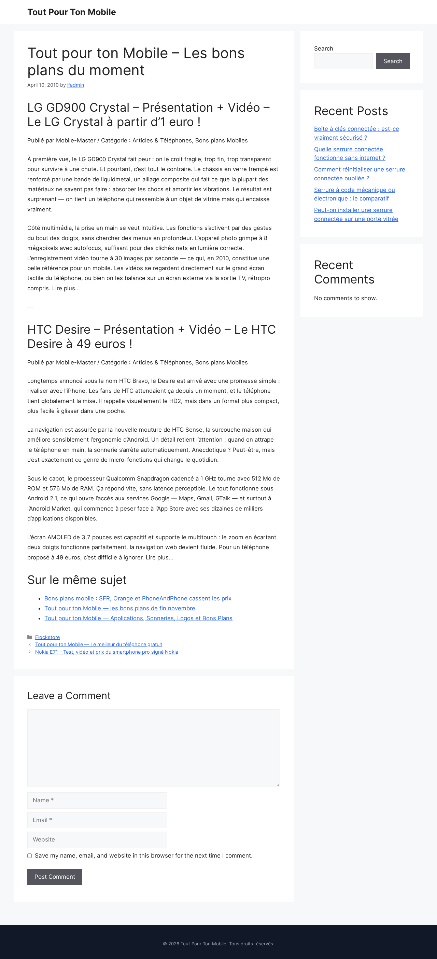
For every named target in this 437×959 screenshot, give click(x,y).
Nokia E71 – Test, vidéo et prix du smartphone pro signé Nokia (106, 652)
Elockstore (47, 637)
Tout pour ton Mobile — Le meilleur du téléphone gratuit (98, 644)
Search (323, 48)
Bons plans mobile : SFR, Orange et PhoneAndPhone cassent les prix (137, 598)
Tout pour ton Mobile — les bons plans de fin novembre (119, 608)
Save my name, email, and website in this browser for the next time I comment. (144, 855)
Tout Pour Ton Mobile (71, 12)
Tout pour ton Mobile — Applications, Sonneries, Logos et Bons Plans (138, 618)
